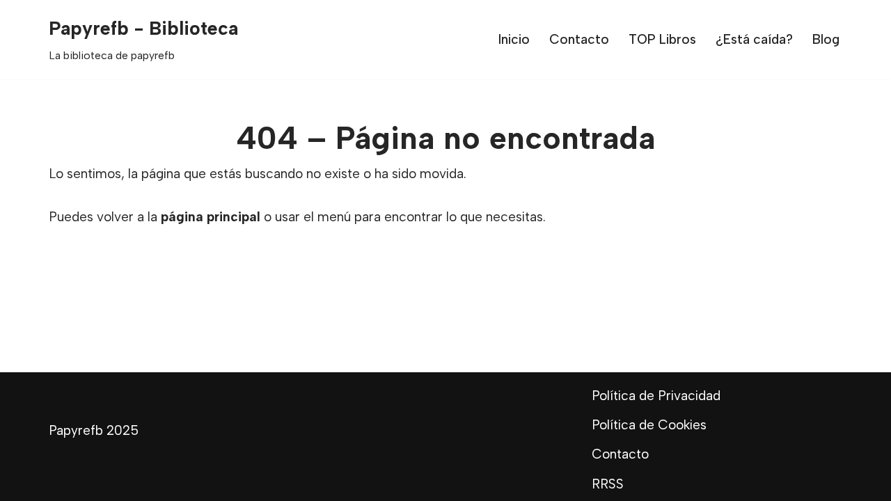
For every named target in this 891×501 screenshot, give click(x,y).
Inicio (514, 39)
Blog (825, 39)
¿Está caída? (754, 39)
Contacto (579, 39)
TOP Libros (662, 39)
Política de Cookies (649, 425)
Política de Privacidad (656, 396)
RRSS (608, 484)
